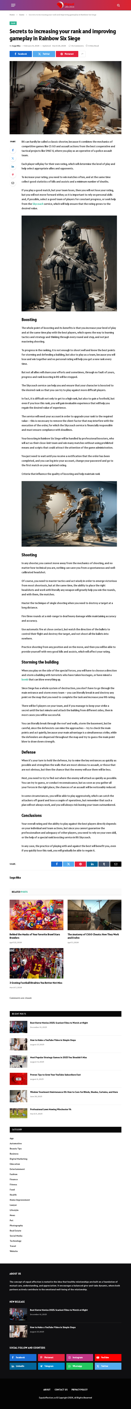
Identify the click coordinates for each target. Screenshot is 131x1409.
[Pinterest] (13, 174)
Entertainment (17, 1169)
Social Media (16, 1235)
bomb (25, 679)
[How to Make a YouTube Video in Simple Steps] (18, 1044)
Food (12, 1189)
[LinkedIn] (13, 166)
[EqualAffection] (66, 5)
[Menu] (13, 5)
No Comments (77, 46)
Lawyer (13, 1205)
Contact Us (61, 1389)
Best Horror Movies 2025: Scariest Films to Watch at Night (59, 1022)
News (12, 1215)
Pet (11, 1220)
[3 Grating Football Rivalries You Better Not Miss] (36, 963)
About (47, 1389)
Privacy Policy (80, 1389)
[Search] (118, 5)
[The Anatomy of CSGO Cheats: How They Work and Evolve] (94, 915)
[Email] (13, 183)
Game (13, 23)
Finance (14, 1179)
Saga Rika (16, 46)
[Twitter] (13, 158)
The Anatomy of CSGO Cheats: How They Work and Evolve (93, 936)
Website (14, 1251)
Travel (13, 1246)
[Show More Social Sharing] (82, 54)
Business (14, 1153)
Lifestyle (14, 1210)
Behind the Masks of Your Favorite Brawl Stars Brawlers (35, 936)
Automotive (16, 1143)
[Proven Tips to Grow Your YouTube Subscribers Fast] (18, 1079)
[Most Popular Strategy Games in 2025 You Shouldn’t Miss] (18, 1061)
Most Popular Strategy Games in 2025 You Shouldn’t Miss (58, 1057)
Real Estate (15, 1230)
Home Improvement (20, 1199)
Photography (16, 1225)
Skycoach (37, 204)
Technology (15, 1240)
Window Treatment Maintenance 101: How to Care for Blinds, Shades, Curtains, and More (74, 1092)
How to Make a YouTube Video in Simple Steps (53, 1040)
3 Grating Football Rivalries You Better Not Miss (36, 982)
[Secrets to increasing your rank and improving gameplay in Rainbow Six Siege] (65, 97)
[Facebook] (13, 150)
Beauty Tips (16, 1148)
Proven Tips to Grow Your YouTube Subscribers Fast (55, 1074)
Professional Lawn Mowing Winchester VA (50, 1109)
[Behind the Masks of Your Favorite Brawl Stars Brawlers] (36, 915)
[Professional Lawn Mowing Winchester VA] (18, 1113)
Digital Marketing (18, 1158)
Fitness (13, 1184)
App (12, 1138)
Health (13, 1194)
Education (15, 1164)
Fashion (13, 1174)
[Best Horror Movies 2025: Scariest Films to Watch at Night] (18, 1027)
